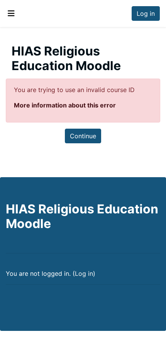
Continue (83, 136)
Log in (146, 13)
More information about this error (65, 105)
